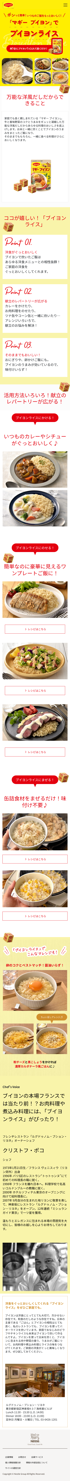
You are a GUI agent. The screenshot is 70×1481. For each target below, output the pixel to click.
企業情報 (9, 1457)
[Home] (8, 5)
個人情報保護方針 (13, 1462)
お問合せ (22, 1457)
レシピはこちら (37, 629)
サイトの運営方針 (13, 1468)
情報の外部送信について (37, 1462)
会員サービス (37, 1457)
